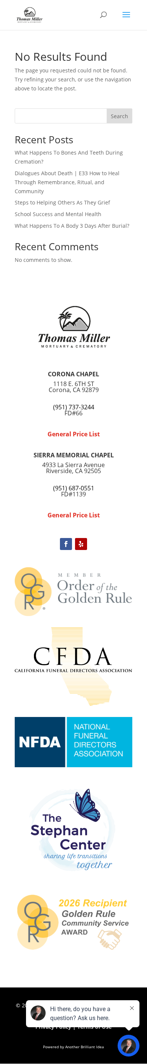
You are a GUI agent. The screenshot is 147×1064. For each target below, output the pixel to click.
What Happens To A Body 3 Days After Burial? (72, 225)
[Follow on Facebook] (66, 544)
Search (119, 116)
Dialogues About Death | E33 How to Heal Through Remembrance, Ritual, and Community (67, 182)
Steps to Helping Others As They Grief (62, 202)
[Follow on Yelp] (81, 544)
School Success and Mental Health (58, 214)
